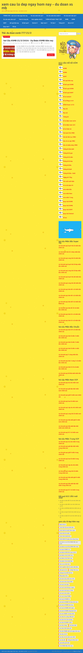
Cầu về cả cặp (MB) (69, 141)
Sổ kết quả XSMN (68, 89)
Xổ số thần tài (67, 129)
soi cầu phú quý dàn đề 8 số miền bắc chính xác (70, 303)
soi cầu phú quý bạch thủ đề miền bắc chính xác (70, 278)
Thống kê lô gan (68, 153)
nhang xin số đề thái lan (66, 572)
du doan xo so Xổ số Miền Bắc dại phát (69, 542)
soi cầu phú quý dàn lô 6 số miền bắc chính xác (69, 321)
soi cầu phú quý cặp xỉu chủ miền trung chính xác (68, 466)
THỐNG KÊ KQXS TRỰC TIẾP (54, 19)
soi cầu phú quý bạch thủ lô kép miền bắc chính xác (70, 265)
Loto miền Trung (68, 197)
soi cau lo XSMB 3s (65, 599)
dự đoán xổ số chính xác (66, 555)
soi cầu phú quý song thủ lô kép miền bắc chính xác (70, 271)
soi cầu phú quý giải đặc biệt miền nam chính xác (69, 390)
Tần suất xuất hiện (68, 181)
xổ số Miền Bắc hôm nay (66, 645)
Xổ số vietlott (67, 97)
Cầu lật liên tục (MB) (69, 137)
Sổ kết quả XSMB (68, 84)
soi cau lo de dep (64, 584)
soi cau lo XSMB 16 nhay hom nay (68, 602)
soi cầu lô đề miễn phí (65, 628)
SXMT (4, 23)
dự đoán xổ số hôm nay (66, 558)
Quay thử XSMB (68, 201)
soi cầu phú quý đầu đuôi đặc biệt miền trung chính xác (68, 484)
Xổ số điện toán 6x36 (69, 121)
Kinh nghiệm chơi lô (37, 19)
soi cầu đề (62, 640)
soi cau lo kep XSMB (65, 596)
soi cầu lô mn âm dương (66, 619)
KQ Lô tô (70, 23)
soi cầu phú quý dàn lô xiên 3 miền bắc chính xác (69, 343)
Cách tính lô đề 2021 (65, 536)
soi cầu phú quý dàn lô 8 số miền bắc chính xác (69, 330)
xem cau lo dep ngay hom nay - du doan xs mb (18, 43)
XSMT (65, 76)
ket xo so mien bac (65, 564)
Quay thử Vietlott (68, 214)
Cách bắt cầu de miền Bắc (67, 527)
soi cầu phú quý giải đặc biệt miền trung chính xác (69, 447)
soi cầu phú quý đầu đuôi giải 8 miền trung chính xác (69, 478)
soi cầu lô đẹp (63, 625)
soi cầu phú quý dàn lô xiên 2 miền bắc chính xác (69, 337)
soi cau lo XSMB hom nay (66, 605)
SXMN (73, 19)
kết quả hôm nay (14, 23)
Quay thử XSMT (68, 210)
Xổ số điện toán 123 (69, 125)
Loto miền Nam (67, 193)
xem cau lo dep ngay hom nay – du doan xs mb (37, 6)
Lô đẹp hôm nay (73, 570)
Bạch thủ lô (63, 524)
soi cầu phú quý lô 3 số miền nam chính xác (68, 433)
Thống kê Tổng (67, 177)
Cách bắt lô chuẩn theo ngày (67, 530)
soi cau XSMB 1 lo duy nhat (67, 613)
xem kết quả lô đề (64, 643)
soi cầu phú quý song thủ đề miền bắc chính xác (70, 284)
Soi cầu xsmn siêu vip (9, 19)
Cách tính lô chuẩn (64, 533)
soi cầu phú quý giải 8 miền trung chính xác (68, 453)
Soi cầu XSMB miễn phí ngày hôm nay (70, 631)
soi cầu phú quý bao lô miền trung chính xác (69, 460)
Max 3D (65, 109)
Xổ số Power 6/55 (68, 105)
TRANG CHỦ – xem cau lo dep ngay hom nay (15, 16)
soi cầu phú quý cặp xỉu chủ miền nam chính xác (70, 408)
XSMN (65, 72)
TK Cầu (52, 23)
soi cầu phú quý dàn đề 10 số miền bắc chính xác (69, 309)
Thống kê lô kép (68, 161)
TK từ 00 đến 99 (68, 185)
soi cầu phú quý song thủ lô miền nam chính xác (70, 414)
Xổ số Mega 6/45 (68, 101)
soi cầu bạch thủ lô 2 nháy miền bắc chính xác (69, 253)
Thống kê (61, 23)
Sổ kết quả (25, 23)
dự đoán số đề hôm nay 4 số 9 (68, 552)
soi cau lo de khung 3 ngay (67, 587)
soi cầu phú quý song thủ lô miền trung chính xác (68, 472)
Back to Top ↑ (77, 651)
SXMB (66, 19)
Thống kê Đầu (67, 165)
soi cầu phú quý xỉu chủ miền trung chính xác (69, 443)
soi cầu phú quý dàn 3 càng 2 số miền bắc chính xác (70, 362)
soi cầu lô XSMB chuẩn (66, 622)
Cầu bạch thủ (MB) (69, 133)
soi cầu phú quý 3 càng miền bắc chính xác (68, 355)
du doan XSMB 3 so (65, 549)
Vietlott (34, 23)
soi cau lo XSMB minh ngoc (67, 607)
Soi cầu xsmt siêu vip (69, 16)
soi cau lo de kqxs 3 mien (66, 590)
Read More (51, 55)
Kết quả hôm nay (68, 81)
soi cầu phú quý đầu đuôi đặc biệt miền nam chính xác (68, 427)
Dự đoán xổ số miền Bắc (66, 561)
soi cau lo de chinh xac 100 (67, 578)
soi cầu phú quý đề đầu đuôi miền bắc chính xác (70, 374)
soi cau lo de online (65, 593)
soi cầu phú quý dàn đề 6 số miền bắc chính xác (70, 296)
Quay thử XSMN (68, 206)
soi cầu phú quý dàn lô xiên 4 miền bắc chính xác (69, 349)
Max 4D (65, 113)
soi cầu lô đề (73, 625)
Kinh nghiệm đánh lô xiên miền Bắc (69, 567)
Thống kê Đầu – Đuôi (69, 173)
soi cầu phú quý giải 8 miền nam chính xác (70, 396)
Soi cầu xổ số (63, 634)
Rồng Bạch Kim (64, 575)
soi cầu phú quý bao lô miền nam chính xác (68, 402)
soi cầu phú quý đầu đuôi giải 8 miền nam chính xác (69, 421)
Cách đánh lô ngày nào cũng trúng (69, 539)
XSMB (65, 68)
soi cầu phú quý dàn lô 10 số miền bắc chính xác (69, 368)
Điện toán (43, 23)
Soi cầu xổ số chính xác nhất (67, 637)
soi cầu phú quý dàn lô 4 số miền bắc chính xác (69, 315)
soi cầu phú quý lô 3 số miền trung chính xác (69, 491)
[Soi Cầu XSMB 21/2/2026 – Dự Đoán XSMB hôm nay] (9, 51)
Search (79, 33)
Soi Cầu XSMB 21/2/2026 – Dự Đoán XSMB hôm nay (28, 40)
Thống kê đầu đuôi (68, 149)
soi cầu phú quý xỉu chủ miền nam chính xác (69, 383)
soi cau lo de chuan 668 (66, 581)
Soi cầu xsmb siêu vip (36, 16)
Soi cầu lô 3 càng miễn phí (67, 616)
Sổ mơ (14, 27)
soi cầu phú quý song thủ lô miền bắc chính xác (70, 259)
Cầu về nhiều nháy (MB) (70, 145)
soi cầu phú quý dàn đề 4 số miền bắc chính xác (70, 290)
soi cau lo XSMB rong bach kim (68, 610)
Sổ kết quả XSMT (68, 93)
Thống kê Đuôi (67, 169)
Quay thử (5, 27)
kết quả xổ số (63, 570)
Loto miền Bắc (67, 189)
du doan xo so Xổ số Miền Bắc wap (69, 546)
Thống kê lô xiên (68, 157)
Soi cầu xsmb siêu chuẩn (53, 16)
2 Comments (46, 43)
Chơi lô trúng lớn (23, 19)
